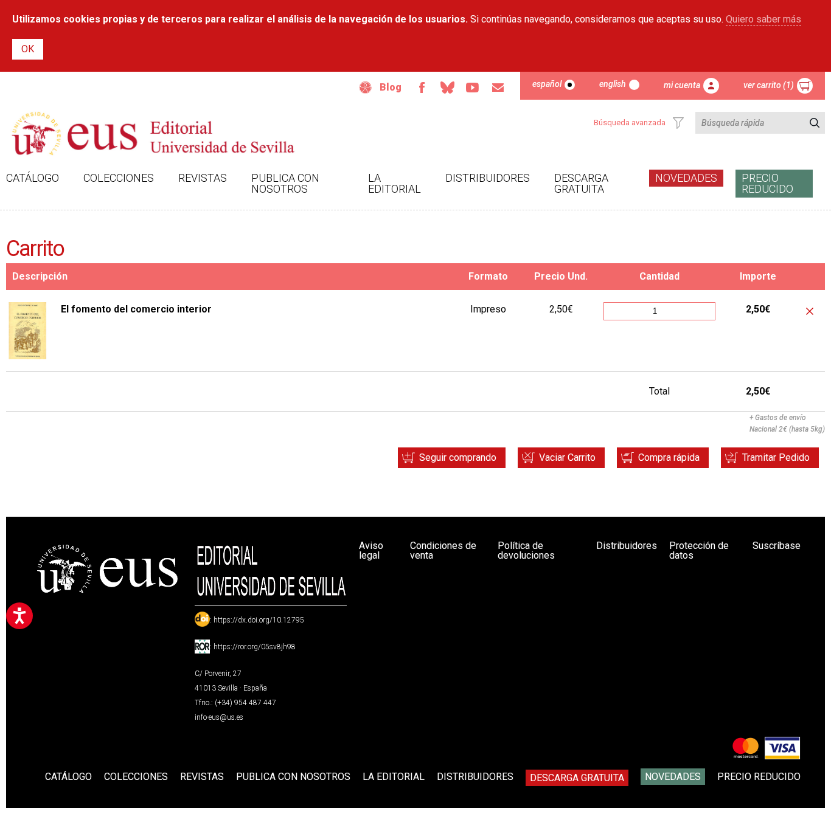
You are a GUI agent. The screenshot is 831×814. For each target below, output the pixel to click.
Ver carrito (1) (768, 85)
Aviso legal (371, 550)
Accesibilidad (365, 87)
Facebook (421, 87)
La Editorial (394, 183)
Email (498, 87)
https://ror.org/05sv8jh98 (255, 647)
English (612, 84)
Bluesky (447, 87)
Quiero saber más (763, 19)
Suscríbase (777, 545)
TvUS (472, 87)
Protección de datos (699, 550)
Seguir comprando (457, 457)
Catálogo (32, 177)
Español (547, 84)
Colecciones (118, 177)
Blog (391, 87)
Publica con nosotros (285, 183)
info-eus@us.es (219, 717)
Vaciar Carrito (567, 457)
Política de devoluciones (526, 550)
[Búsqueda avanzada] (678, 123)
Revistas (202, 177)
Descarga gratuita (581, 183)
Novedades (686, 177)
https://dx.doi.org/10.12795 (259, 620)
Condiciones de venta (443, 550)
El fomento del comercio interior (136, 309)
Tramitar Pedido (776, 457)
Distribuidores (487, 177)
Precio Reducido (767, 183)
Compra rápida (669, 457)
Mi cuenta (682, 85)
